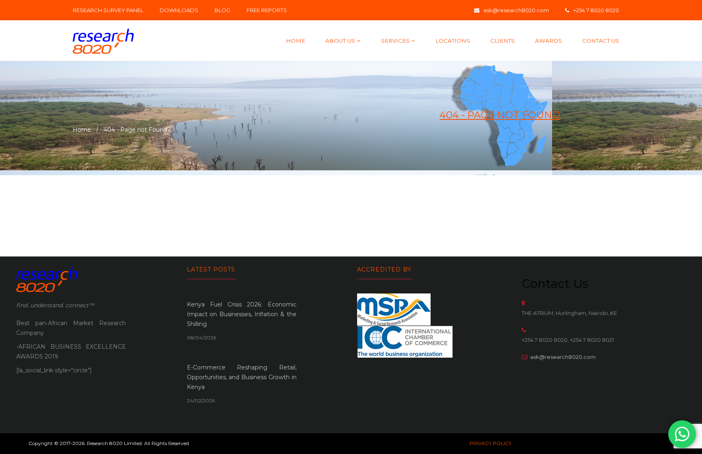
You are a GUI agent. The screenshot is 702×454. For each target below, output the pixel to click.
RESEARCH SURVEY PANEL (108, 10)
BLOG (222, 10)
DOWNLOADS (179, 10)
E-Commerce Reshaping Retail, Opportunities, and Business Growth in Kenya (242, 377)
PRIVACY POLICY (490, 443)
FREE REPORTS (267, 10)
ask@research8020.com (563, 357)
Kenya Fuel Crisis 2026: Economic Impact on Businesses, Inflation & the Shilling (242, 314)
